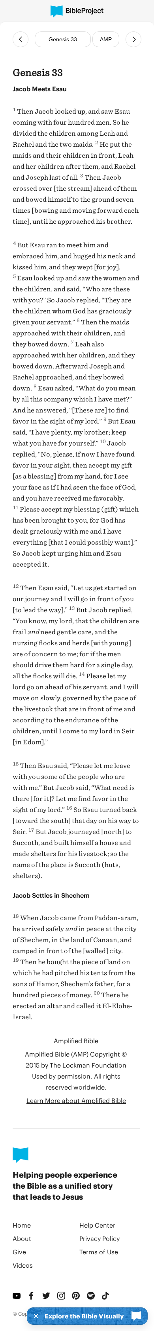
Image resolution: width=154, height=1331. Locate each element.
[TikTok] (105, 1296)
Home (22, 1225)
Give (19, 1252)
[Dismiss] (33, 1316)
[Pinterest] (76, 1296)
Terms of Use (98, 1252)
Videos (23, 1265)
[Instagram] (61, 1296)
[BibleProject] (77, 12)
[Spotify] (91, 1296)
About (22, 1238)
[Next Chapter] (133, 39)
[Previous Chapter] (20, 39)
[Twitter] (46, 1296)
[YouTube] (17, 1296)
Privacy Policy (99, 1238)
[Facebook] (32, 1296)
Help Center (97, 1225)
